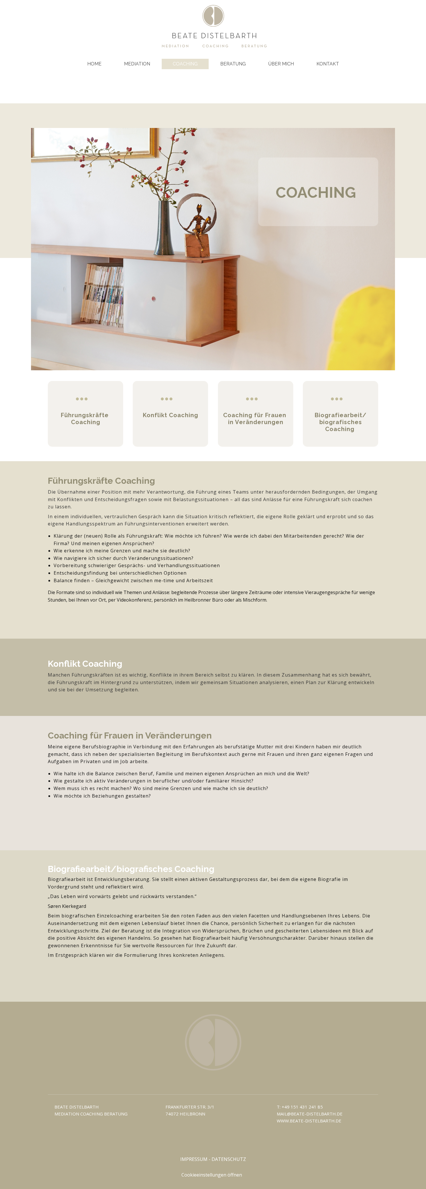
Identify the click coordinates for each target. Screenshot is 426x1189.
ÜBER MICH (281, 64)
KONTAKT (327, 64)
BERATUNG (233, 64)
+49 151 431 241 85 (302, 1107)
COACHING (185, 64)
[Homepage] (213, 26)
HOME (94, 64)
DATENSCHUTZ (229, 1159)
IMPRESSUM (193, 1159)
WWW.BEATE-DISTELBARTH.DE (309, 1121)
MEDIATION (137, 64)
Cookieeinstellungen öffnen (211, 1175)
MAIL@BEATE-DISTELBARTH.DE (310, 1114)
